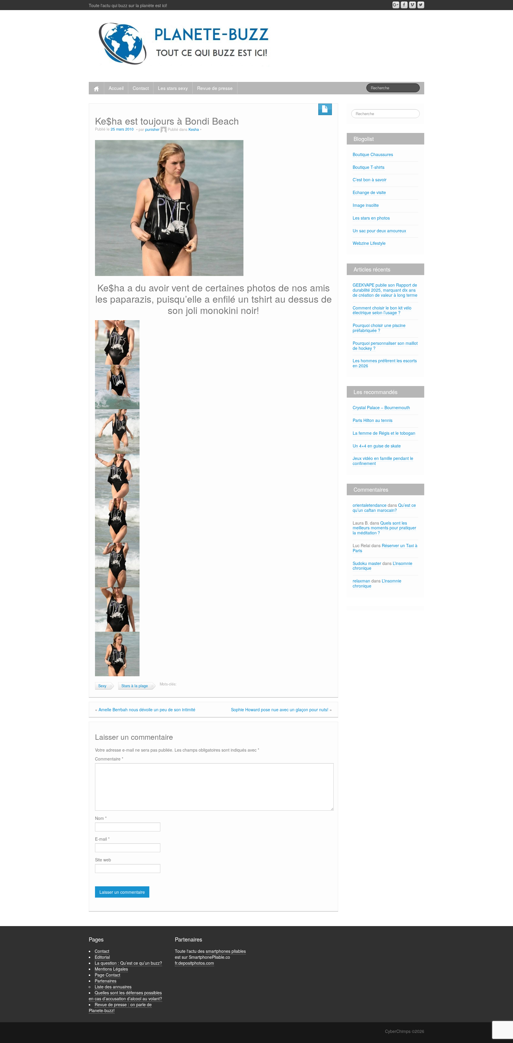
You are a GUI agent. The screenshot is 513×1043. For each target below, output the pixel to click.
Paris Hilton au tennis (372, 420)
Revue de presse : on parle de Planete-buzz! (120, 1007)
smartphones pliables (226, 951)
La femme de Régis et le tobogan (384, 433)
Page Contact (107, 975)
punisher (152, 129)
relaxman (361, 581)
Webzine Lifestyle (369, 243)
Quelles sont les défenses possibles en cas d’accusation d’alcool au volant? (125, 995)
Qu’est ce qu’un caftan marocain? (384, 507)
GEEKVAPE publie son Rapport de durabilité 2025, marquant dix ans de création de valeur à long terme (385, 290)
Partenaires (105, 981)
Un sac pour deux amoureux (379, 231)
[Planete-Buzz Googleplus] (395, 4)
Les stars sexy (173, 88)
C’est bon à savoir (370, 179)
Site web (103, 860)
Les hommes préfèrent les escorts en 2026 (385, 363)
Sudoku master (367, 563)
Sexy (102, 685)
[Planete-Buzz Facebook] (404, 4)
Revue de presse (215, 88)
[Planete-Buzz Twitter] (420, 4)
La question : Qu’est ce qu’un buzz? (128, 963)
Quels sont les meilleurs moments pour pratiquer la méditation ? (384, 528)
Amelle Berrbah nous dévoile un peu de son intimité (147, 709)
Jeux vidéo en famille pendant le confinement (383, 460)
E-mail (102, 839)
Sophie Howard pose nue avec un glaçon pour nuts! (279, 709)
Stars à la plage (134, 685)
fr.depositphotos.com (194, 963)
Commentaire (109, 759)
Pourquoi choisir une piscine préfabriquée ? (379, 327)
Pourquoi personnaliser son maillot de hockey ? (385, 345)
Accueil (116, 88)
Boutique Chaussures (373, 154)
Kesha (194, 129)
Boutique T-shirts (368, 167)
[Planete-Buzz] (185, 44)
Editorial (102, 957)
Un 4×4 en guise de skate (377, 446)
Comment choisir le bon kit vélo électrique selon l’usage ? (382, 310)
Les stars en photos (371, 218)
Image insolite (366, 205)
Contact (141, 88)
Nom (101, 818)
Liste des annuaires (113, 987)
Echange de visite (369, 192)
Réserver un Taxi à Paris (385, 547)
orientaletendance (370, 505)
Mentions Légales (111, 969)
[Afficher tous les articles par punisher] (164, 129)
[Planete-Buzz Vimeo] (412, 4)
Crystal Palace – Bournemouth (381, 407)
